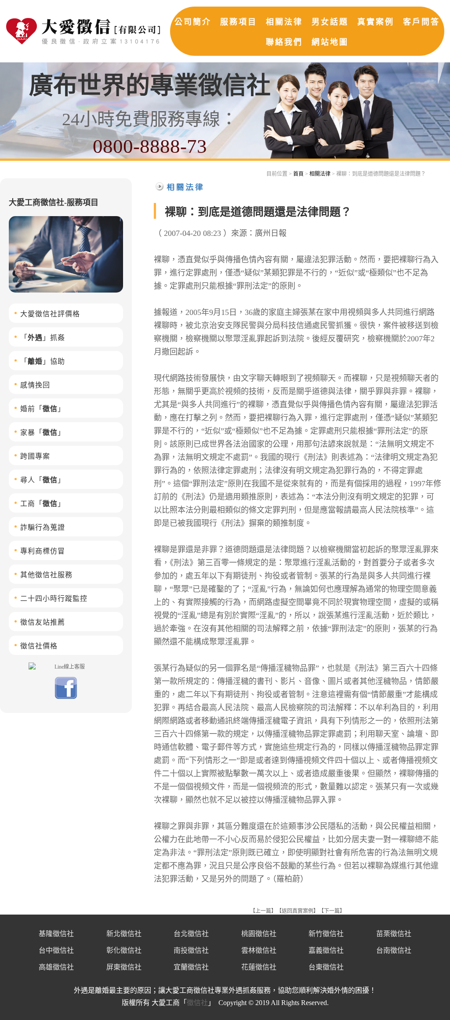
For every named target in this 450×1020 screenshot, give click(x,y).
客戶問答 (421, 22)
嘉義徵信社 (326, 950)
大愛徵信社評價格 (50, 314)
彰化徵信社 (124, 950)
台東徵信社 (326, 967)
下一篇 (332, 911)
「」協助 (42, 361)
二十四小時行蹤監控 (53, 598)
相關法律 (284, 22)
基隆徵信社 (56, 933)
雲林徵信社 (258, 950)
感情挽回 (35, 385)
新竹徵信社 (326, 933)
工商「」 (42, 503)
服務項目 (238, 22)
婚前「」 (42, 408)
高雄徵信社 (56, 967)
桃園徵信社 (258, 933)
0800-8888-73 (150, 146)
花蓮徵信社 (258, 967)
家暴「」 (42, 432)
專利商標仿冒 (42, 551)
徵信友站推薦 (42, 622)
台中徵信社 (56, 950)
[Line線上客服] (66, 666)
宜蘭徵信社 (191, 967)
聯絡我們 (284, 42)
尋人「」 (42, 480)
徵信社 (197, 1002)
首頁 (298, 174)
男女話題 (330, 22)
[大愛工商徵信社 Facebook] (66, 697)
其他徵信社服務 (46, 575)
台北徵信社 (191, 933)
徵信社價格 (39, 646)
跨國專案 (35, 456)
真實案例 (375, 22)
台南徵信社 (393, 950)
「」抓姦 (42, 337)
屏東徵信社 (124, 967)
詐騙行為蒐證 (42, 527)
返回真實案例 (297, 911)
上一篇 (263, 911)
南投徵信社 (191, 950)
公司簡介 (192, 22)
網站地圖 (330, 42)
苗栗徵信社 (393, 933)
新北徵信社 (124, 933)
